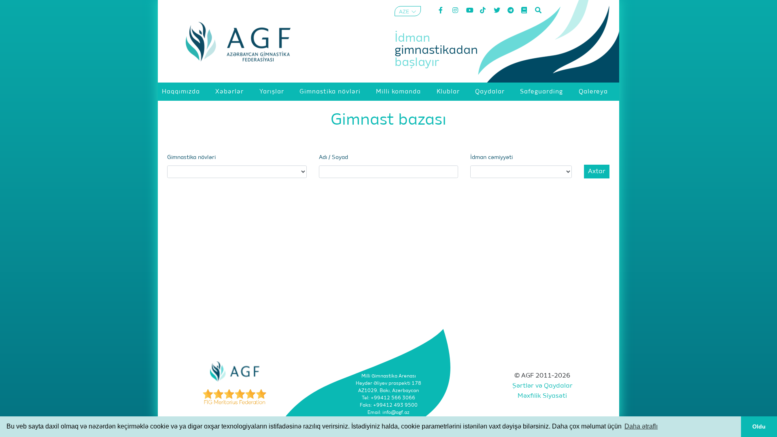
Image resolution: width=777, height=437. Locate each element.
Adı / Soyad (333, 157)
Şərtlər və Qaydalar (542, 386)
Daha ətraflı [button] (641, 426)
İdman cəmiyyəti (491, 157)
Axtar (596, 171)
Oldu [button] (759, 426)
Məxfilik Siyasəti (542, 396)
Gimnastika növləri (191, 157)
